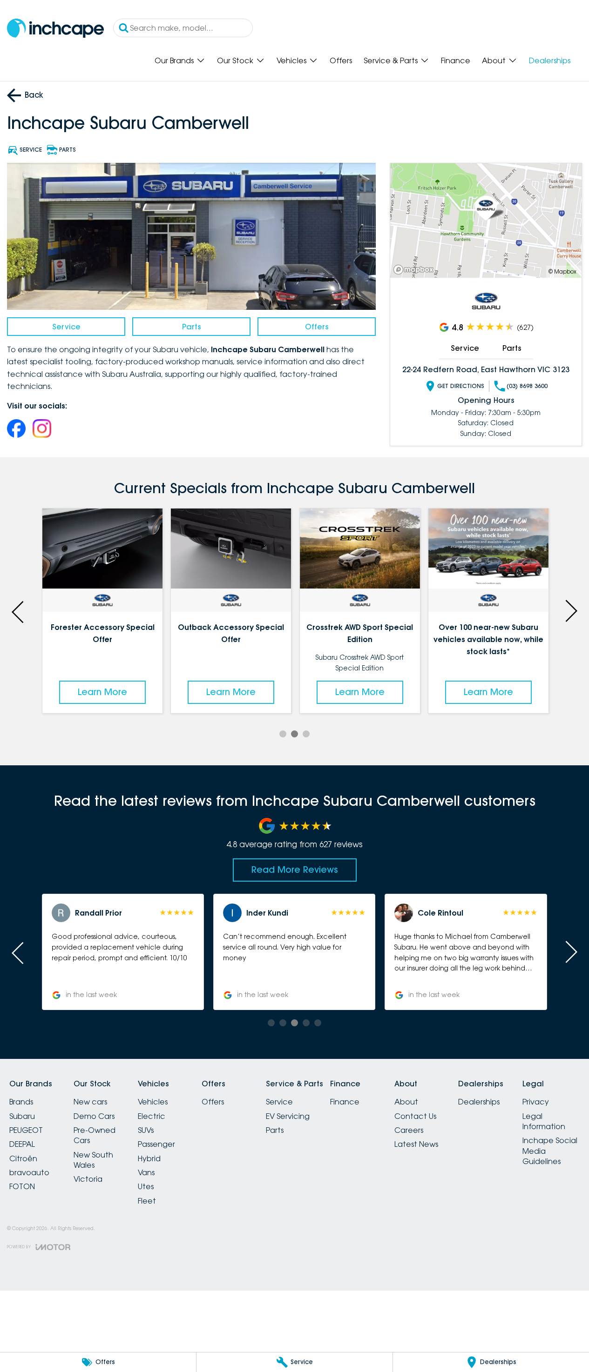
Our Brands (174, 60)
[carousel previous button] (18, 610)
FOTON (22, 1186)
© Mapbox (562, 271)
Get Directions (460, 385)
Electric (151, 1116)
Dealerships (549, 60)
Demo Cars (94, 1116)
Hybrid (149, 1158)
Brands (21, 1101)
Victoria (88, 1179)
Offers (341, 60)
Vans (146, 1172)
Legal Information (543, 1121)
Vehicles (291, 60)
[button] (123, 952)
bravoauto (29, 1172)
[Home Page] (55, 28)
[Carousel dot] (282, 733)
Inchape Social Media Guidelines (549, 1151)
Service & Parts (391, 60)
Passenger (156, 1144)
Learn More (102, 691)
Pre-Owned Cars (94, 1135)
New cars (90, 1101)
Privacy (535, 1101)
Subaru (22, 1116)
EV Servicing (288, 1116)
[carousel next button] (570, 610)
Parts (191, 326)
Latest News (416, 1144)
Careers (408, 1130)
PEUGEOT (26, 1130)
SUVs (146, 1130)
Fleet (147, 1200)
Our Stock (235, 60)
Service (66, 326)
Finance (455, 60)
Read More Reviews (294, 869)
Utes (146, 1186)
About (494, 60)
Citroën (23, 1158)
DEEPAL (22, 1144)
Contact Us (415, 1116)
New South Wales (93, 1160)
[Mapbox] (415, 269)
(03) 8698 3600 (527, 385)
